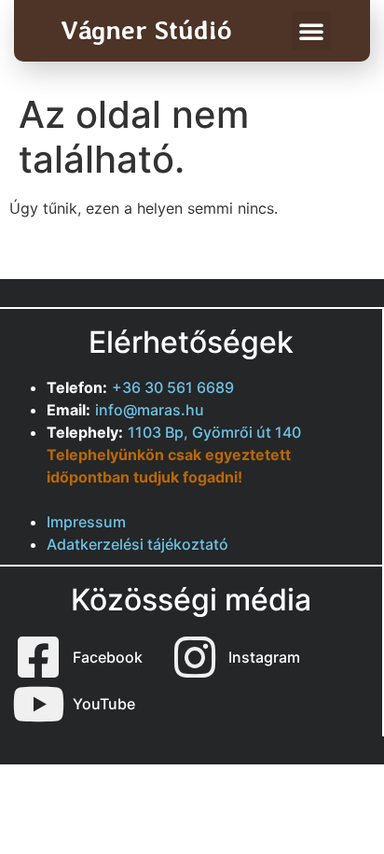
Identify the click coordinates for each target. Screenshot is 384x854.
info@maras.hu (149, 409)
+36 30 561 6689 (173, 387)
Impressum (86, 521)
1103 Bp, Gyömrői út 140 (214, 432)
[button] (311, 30)
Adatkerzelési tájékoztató (137, 544)
